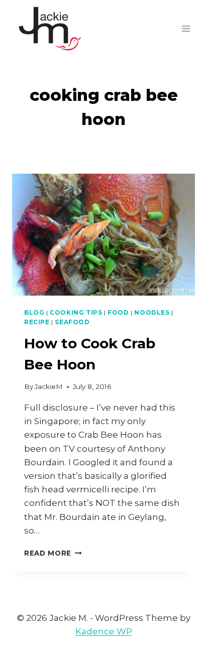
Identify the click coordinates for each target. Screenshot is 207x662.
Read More (53, 553)
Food (118, 312)
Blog (34, 312)
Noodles (151, 312)
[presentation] (103, 235)
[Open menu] (185, 28)
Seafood (72, 322)
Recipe (37, 322)
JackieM (49, 386)
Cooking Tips (76, 312)
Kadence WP (103, 631)
